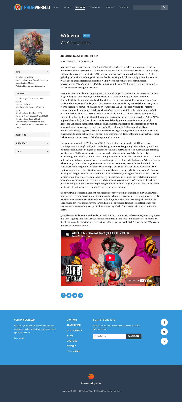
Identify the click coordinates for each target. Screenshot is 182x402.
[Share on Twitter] (69, 295)
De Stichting (74, 330)
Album (86, 36)
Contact (72, 320)
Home (57, 7)
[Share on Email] (80, 295)
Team (70, 336)
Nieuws (67, 7)
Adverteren (74, 325)
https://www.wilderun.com (34, 86)
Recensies (80, 7)
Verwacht (94, 7)
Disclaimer (73, 351)
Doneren (123, 7)
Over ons (72, 341)
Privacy (71, 346)
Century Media (27, 83)
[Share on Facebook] (63, 295)
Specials (110, 7)
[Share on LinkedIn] (74, 295)
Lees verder (19, 338)
